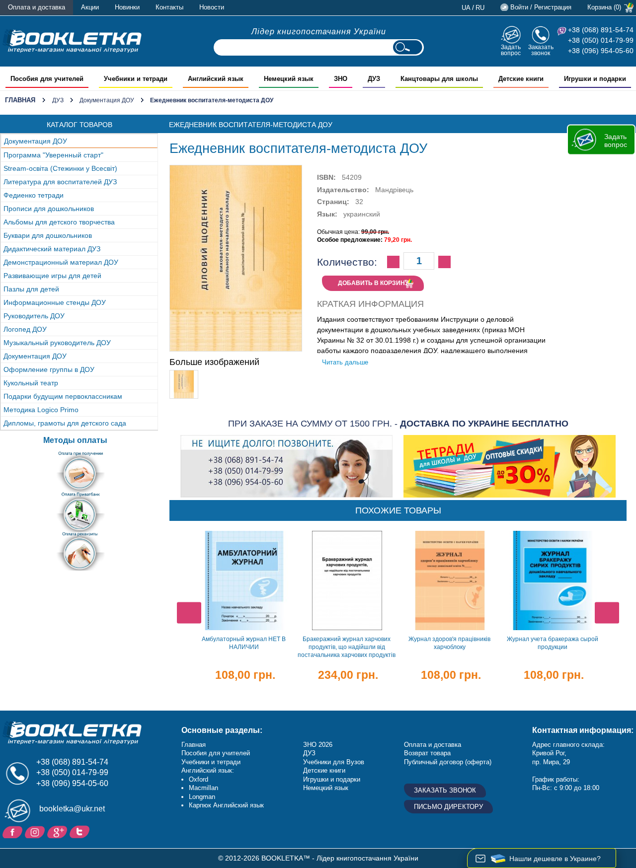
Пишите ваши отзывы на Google (58, 831)
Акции (90, 7)
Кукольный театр (30, 383)
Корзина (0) (604, 7)
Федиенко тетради (33, 195)
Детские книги (324, 770)
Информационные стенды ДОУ (54, 302)
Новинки (127, 7)
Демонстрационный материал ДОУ (60, 262)
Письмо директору (448, 806)
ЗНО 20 (314, 744)
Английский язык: (207, 770)
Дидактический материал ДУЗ (51, 249)
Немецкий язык (325, 788)
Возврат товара (427, 753)
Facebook (13, 831)
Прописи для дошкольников (48, 209)
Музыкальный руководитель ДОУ (57, 343)
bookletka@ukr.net (72, 808)
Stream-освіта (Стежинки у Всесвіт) (60, 168)
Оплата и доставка (36, 7)
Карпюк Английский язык (226, 805)
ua (466, 7)
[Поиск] (407, 47)
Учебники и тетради (210, 762)
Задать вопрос (511, 50)
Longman (202, 796)
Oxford (198, 779)
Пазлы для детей (31, 289)
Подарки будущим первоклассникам (62, 396)
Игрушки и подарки (331, 779)
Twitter (81, 831)
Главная (20, 100)
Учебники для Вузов (333, 762)
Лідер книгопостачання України (318, 31)
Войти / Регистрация (540, 7)
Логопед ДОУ (25, 329)
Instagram (36, 831)
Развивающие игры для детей (52, 276)
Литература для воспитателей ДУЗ (60, 182)
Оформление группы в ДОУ (48, 369)
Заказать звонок (541, 50)
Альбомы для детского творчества (59, 222)
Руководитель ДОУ (34, 316)
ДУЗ (58, 100)
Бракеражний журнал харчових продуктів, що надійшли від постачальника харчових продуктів (347, 647)
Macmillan (203, 788)
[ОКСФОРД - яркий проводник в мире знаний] (72, 41)
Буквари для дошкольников (47, 235)
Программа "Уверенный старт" (53, 155)
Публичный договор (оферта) (447, 762)
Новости (211, 7)
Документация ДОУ (107, 100)
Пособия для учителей (215, 753)
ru (480, 7)
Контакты (169, 7)
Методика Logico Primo (41, 410)
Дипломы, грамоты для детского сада (64, 423)
